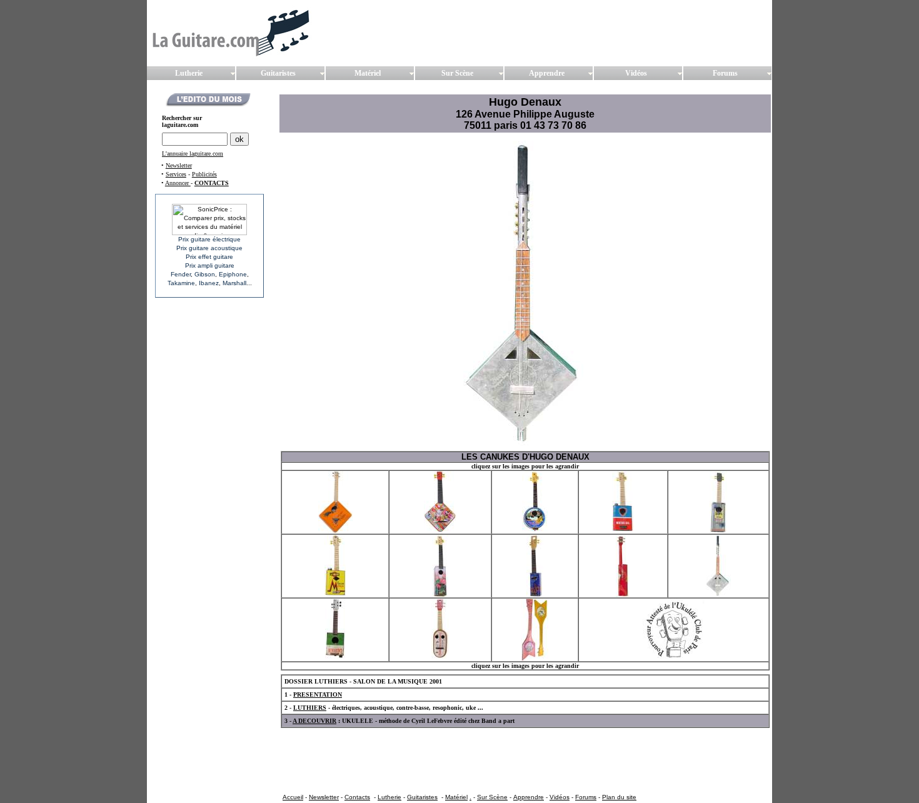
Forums (585, 797)
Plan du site (619, 797)
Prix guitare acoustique (209, 248)
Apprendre (528, 797)
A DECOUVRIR (314, 720)
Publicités (204, 174)
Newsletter (179, 165)
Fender (181, 274)
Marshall (234, 283)
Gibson (204, 274)
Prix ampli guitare (209, 265)
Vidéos (560, 797)
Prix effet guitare (209, 256)
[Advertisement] (508, 760)
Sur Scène (492, 797)
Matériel (456, 797)
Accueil (293, 797)
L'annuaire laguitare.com (192, 153)
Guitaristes (422, 797)
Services (176, 174)
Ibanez (209, 283)
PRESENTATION (317, 694)
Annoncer (178, 182)
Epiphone (233, 274)
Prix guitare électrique (209, 239)
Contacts (357, 797)
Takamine (181, 283)
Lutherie (389, 797)
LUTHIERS (309, 707)
